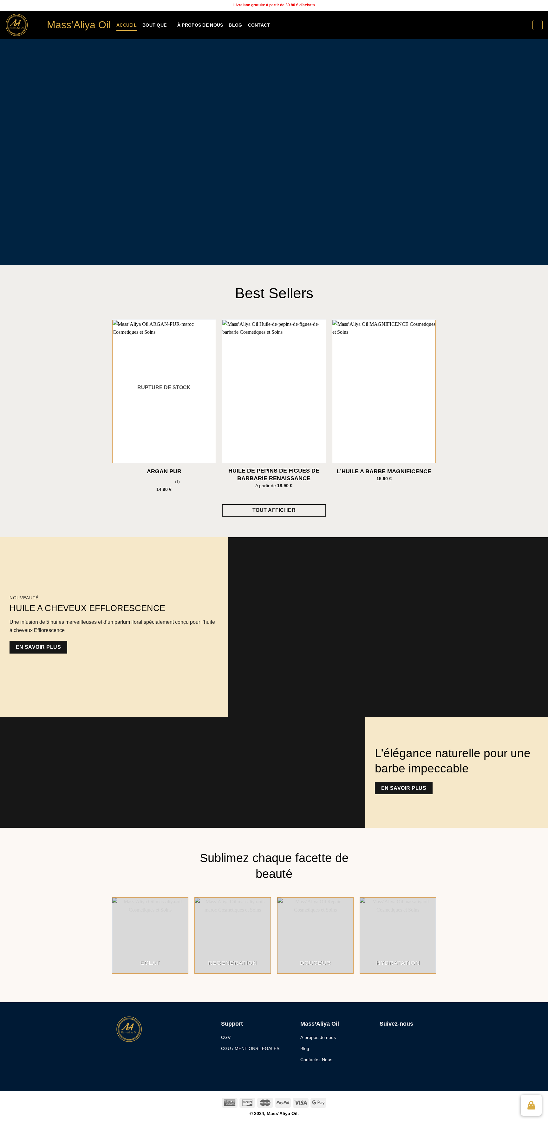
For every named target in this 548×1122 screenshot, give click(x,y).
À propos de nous (200, 25)
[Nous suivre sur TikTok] (534, 5)
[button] (531, 1105)
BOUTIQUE (154, 25)
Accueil (126, 25)
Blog (235, 25)
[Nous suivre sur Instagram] (528, 5)
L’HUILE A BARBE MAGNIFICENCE (384, 471)
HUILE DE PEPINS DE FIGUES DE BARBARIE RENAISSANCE (273, 474)
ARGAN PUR (164, 471)
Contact (259, 25)
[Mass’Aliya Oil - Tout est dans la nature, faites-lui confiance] (21, 25)
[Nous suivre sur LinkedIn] (540, 5)
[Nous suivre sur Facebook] (522, 5)
